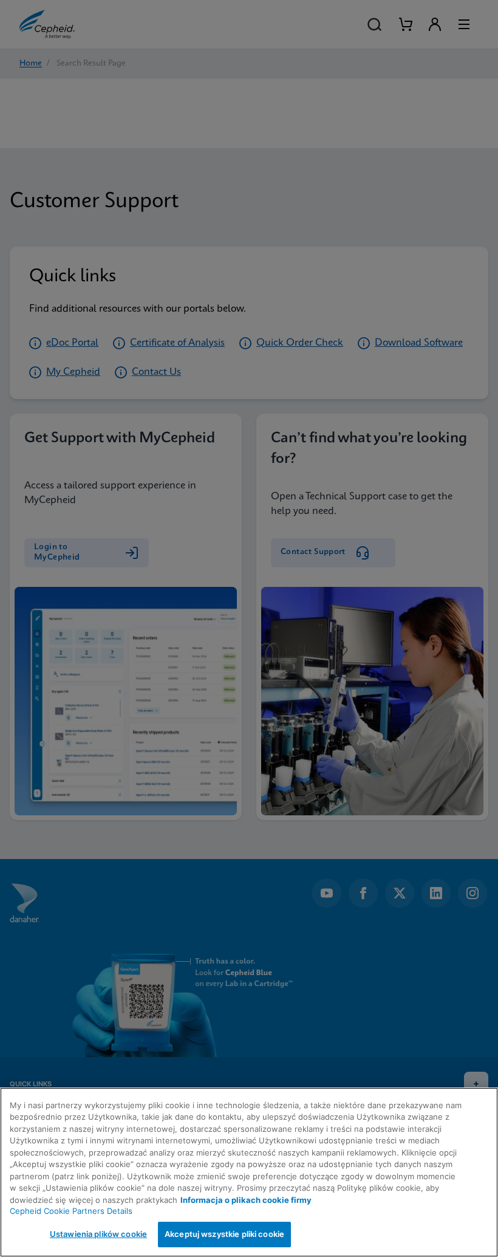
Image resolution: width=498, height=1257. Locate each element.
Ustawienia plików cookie (98, 1234)
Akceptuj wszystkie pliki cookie (224, 1234)
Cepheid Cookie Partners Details (71, 1211)
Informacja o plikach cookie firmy (246, 1200)
